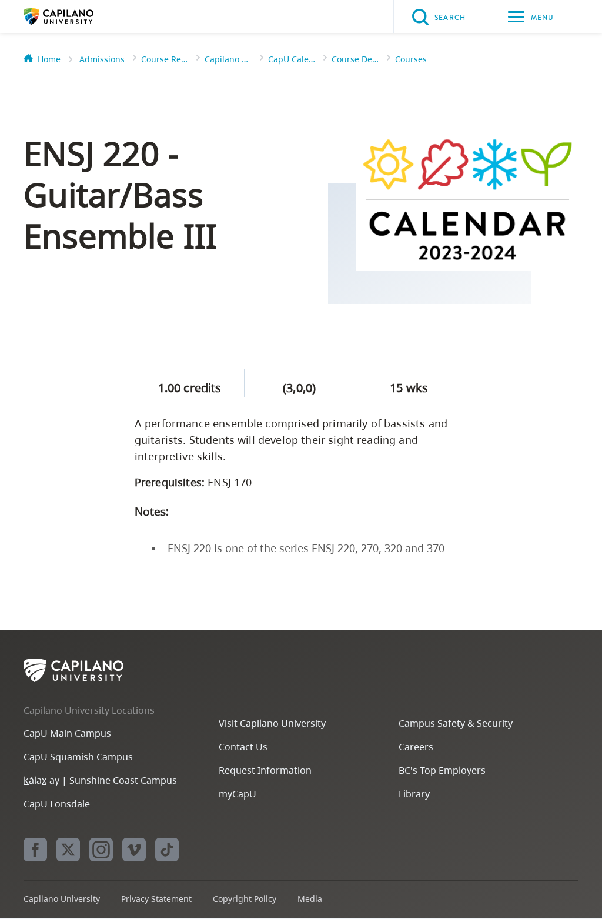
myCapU (237, 793)
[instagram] (101, 849)
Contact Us (243, 746)
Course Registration (164, 59)
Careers (416, 746)
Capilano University (76, 16)
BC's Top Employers (442, 770)
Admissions (102, 59)
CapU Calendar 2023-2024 (291, 59)
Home (49, 59)
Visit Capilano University (272, 723)
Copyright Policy (244, 898)
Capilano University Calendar (228, 59)
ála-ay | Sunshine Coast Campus (100, 780)
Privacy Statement (156, 898)
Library (414, 793)
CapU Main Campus (67, 733)
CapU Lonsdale (57, 803)
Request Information (265, 770)
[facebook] (35, 849)
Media (309, 898)
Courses (411, 59)
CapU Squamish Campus (78, 756)
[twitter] (68, 849)
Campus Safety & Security (456, 723)
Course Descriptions (355, 59)
